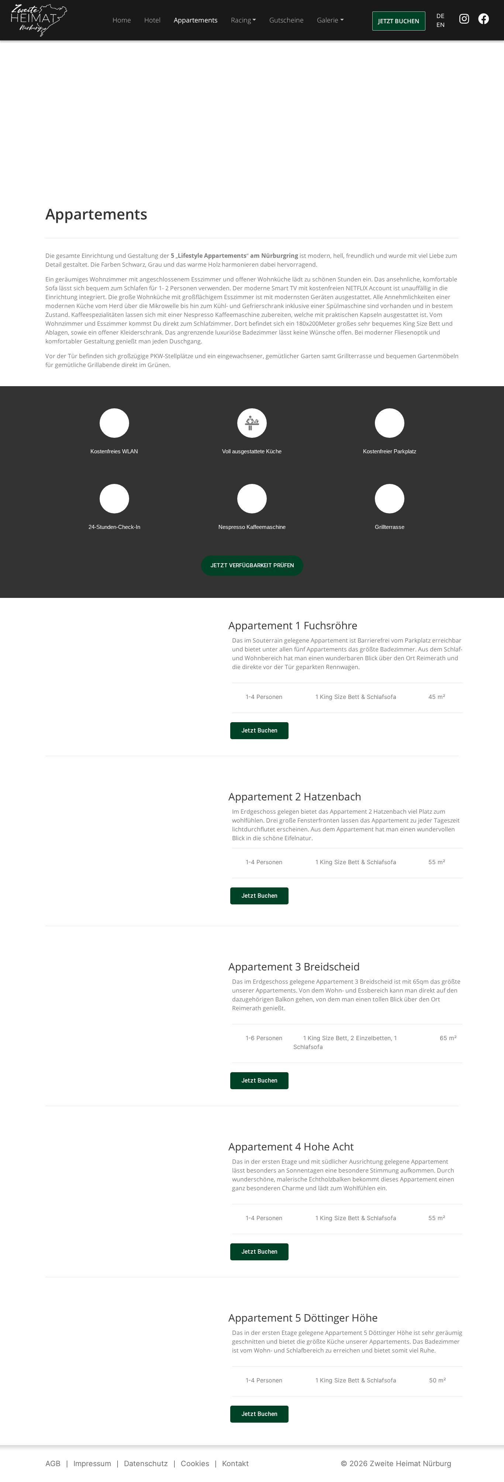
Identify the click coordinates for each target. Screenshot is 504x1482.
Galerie (327, 19)
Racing (241, 19)
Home (122, 19)
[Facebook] (483, 20)
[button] (52, 677)
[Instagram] (465, 20)
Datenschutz (146, 1463)
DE (440, 16)
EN (440, 24)
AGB (53, 1463)
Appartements (196, 19)
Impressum (92, 1463)
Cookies (195, 1463)
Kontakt (235, 1463)
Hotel (152, 19)
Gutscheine (286, 19)
